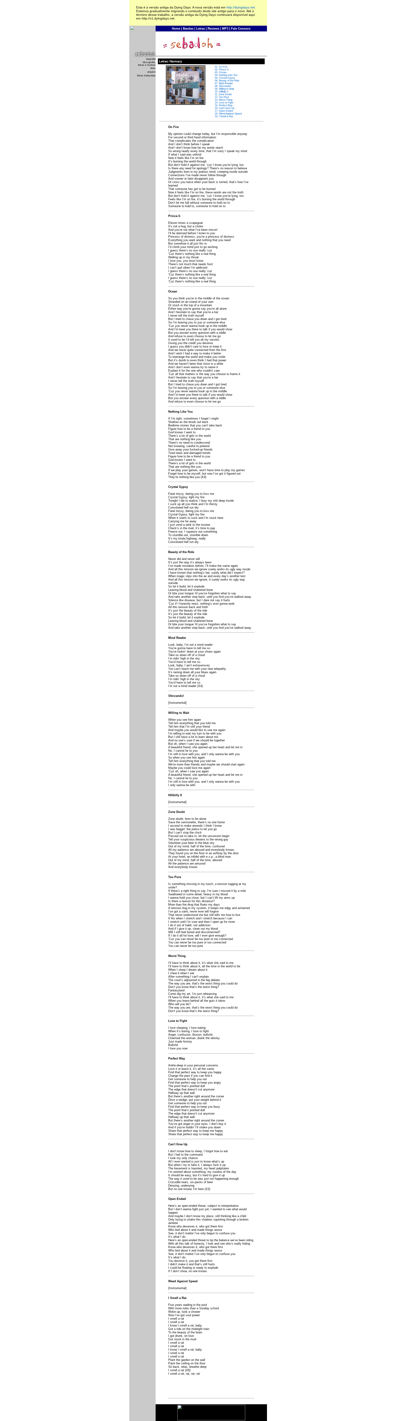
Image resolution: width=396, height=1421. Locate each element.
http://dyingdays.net (240, 7)
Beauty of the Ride (229, 80)
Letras (200, 28)
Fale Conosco (240, 28)
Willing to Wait (226, 88)
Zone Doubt (225, 94)
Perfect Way (226, 105)
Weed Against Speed (230, 113)
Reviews (213, 28)
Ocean (222, 72)
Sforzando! (225, 86)
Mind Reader (226, 83)
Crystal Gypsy (227, 77)
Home (176, 28)
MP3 (225, 28)
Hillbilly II (223, 91)
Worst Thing (225, 99)
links (153, 68)
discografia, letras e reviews (147, 63)
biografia (151, 59)
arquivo (151, 71)
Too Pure (224, 97)
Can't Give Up (226, 108)
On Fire (223, 66)
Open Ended (226, 110)
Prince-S (223, 69)
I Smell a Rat (226, 116)
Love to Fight (226, 102)
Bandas (188, 28)
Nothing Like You (228, 75)
